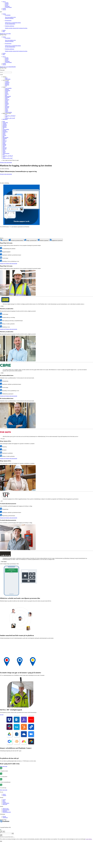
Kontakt (6, 2)
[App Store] (5, 177)
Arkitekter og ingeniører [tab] (44, 240)
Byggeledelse (10, 16)
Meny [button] (10, 33)
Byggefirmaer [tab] (5, 240)
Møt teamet (7, 6)
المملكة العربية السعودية (10, 115)
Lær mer (1, 714)
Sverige (6, 109)
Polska (6, 101)
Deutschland (7, 90)
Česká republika (8, 88)
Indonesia (7, 83)
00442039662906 (12, 66)
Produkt (4, 13)
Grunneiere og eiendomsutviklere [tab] (17, 240)
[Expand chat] (1, 832)
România (7, 103)
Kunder (4, 30)
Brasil (6, 77)
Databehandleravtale (7, 812)
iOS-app (4, 816)
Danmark (7, 89)
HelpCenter (5, 804)
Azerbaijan (7, 82)
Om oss (4, 1)
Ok (1, 841)
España (6, 91)
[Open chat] (1, 835)
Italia (6, 95)
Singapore (7, 84)
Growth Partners (8, 7)
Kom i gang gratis (3, 766)
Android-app (5, 817)
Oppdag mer (2, 263)
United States (7, 79)
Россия (6, 100)
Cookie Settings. (88, 839)
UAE (6, 116)
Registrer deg (2, 33)
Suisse (6, 108)
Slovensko (7, 106)
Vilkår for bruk (5, 808)
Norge (6, 98)
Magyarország (8, 96)
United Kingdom (8, 112)
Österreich (7, 99)
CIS (6, 85)
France (6, 92)
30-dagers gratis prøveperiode (6, 162)
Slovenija (7, 107)
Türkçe (6, 111)
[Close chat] (4, 832)
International (5, 119)
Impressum (5, 810)
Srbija (6, 105)
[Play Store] (5, 180)
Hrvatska (7, 93)
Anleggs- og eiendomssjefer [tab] (31, 240)
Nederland (7, 97)
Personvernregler (6, 809)
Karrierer (7, 3)
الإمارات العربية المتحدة (10, 118)
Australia (7, 81)
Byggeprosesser (13, 22)
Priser (4, 31)
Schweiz (6, 104)
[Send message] (13, 833)
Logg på (4, 9)
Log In (7, 33)
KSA (6, 114)
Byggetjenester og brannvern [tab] (57, 240)
